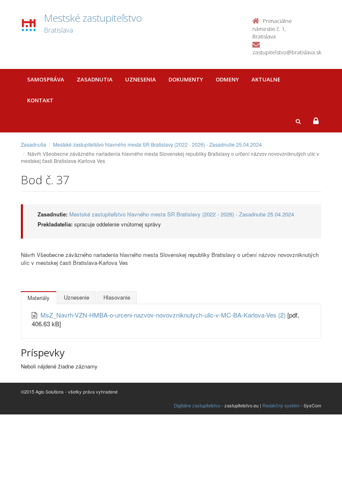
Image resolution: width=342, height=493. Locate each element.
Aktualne (265, 79)
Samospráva (45, 79)
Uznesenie (76, 297)
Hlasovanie (116, 297)
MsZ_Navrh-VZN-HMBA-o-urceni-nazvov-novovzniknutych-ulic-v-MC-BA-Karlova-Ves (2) (163, 314)
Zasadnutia (95, 79)
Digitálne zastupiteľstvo (197, 405)
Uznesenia (140, 79)
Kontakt (40, 100)
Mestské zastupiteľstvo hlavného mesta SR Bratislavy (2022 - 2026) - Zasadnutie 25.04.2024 (157, 144)
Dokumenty (185, 79)
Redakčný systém (280, 405)
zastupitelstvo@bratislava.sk (286, 52)
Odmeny (227, 79)
